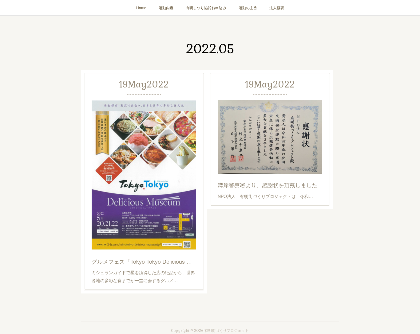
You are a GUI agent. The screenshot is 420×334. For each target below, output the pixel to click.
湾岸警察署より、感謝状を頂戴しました (267, 185)
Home (141, 7)
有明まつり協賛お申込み (206, 7)
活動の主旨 (248, 7)
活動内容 (166, 7)
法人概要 (276, 7)
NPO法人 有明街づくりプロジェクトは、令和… (265, 196)
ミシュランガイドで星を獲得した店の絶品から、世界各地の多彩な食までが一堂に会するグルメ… (143, 276)
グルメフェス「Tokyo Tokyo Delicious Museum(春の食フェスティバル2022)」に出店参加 (144, 261)
